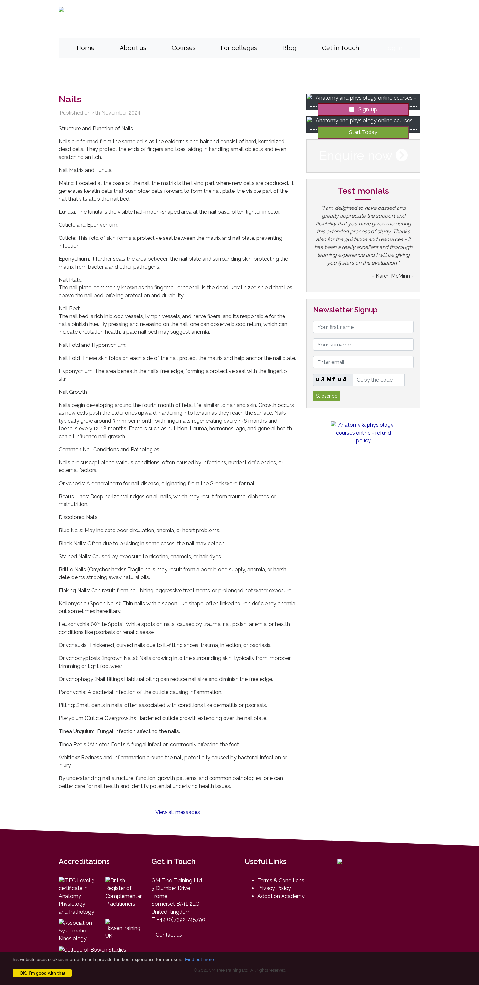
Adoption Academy (281, 896)
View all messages (177, 812)
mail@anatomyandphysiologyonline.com (305, 27)
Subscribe (326, 396)
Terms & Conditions (280, 880)
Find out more (199, 959)
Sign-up (367, 109)
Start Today (363, 132)
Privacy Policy (274, 888)
